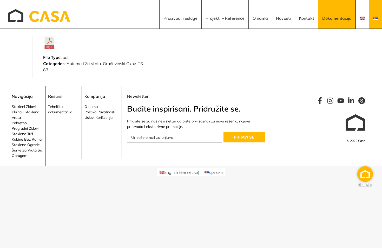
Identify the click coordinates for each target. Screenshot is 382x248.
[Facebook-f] (320, 100)
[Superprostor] (361, 100)
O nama (91, 106)
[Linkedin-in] (351, 100)
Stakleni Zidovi (24, 106)
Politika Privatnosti (99, 112)
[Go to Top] (374, 240)
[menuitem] (180, 14)
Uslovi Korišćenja (98, 117)
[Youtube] (340, 100)
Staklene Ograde (26, 144)
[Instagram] (330, 100)
